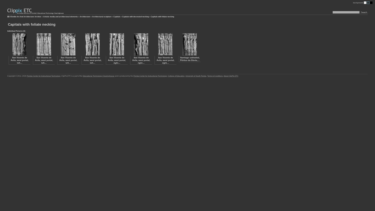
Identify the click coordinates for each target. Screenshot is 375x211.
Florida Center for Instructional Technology (43, 76)
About (231, 76)
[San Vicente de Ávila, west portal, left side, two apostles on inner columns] (92, 44)
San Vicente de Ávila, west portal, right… (117, 60)
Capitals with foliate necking (162, 17)
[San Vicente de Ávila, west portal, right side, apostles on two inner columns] (117, 44)
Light (365, 2)
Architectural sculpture (101, 17)
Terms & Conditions (215, 76)
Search (364, 12)
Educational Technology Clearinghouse (98, 76)
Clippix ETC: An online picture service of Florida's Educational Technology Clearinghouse (35, 11)
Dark (371, 2)
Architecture (85, 17)
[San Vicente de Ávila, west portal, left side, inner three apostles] (19, 44)
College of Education (176, 76)
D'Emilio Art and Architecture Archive (25, 16)
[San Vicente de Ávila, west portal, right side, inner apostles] (141, 44)
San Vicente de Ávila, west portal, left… (20, 60)
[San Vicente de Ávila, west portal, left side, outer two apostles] (44, 44)
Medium (368, 2)
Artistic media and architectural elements (60, 17)
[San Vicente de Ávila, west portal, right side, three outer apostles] (165, 44)
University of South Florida (195, 76)
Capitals (116, 17)
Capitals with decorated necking (135, 17)
